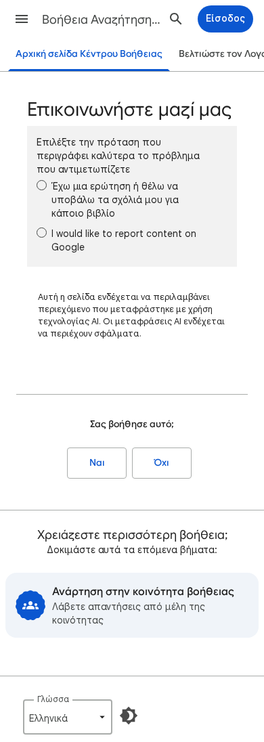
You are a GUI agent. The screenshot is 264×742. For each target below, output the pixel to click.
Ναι (97, 462)
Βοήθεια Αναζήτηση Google (102, 19)
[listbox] (67, 717)
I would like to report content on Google (123, 240)
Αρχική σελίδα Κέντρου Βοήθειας (89, 54)
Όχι (161, 462)
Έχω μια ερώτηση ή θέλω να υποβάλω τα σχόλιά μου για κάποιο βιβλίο (115, 199)
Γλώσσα (53, 699)
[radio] (42, 185)
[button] (21, 19)
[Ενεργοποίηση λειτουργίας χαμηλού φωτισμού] (128, 715)
